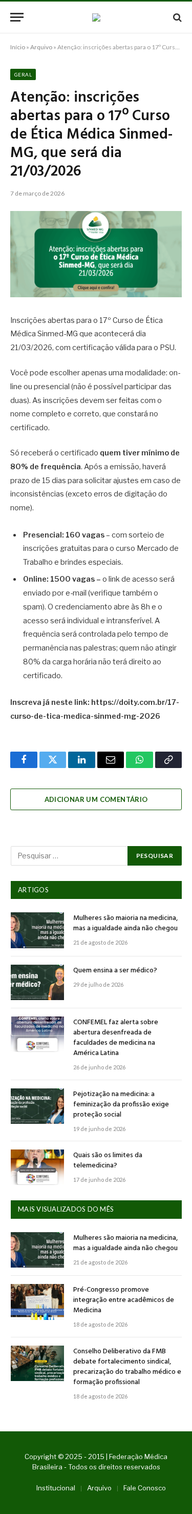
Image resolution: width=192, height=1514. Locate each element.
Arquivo (41, 47)
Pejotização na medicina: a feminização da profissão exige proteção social (121, 1104)
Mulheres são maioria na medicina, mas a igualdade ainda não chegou (125, 923)
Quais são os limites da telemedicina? (107, 1160)
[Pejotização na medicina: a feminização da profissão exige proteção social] (37, 1106)
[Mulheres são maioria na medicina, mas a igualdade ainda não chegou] (37, 930)
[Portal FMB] (96, 17)
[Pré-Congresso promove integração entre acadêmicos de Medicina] (37, 1301)
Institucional (55, 1488)
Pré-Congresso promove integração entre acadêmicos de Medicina (123, 1300)
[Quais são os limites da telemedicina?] (37, 1167)
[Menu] (17, 17)
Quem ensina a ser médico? (115, 970)
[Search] (176, 17)
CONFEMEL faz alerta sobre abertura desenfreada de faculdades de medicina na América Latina (115, 1038)
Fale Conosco (144, 1488)
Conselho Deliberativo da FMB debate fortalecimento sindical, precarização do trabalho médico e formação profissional (127, 1367)
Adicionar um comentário (96, 799)
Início (17, 47)
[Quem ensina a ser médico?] (37, 982)
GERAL (23, 74)
